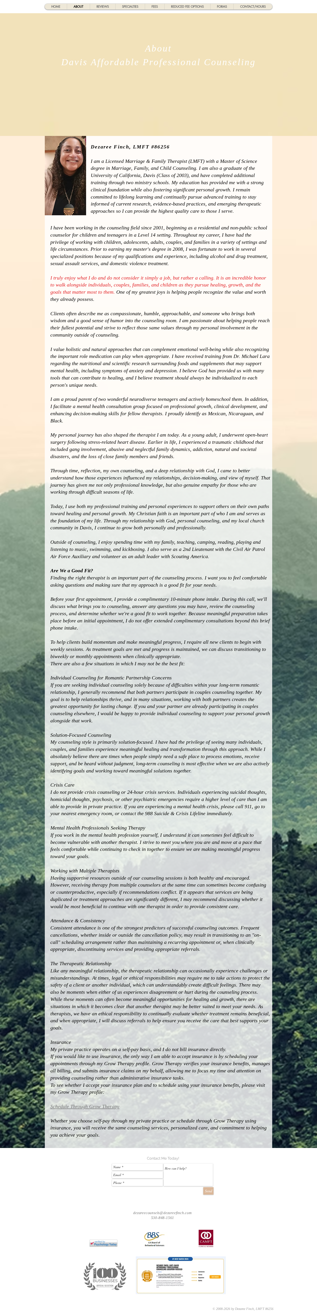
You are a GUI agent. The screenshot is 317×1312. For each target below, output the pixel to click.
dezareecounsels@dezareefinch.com (162, 1213)
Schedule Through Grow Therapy (84, 1106)
